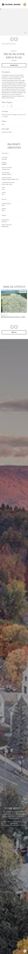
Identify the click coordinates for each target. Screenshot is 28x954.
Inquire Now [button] (14, 65)
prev (12, 39)
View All (14, 332)
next (16, 39)
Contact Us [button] (14, 823)
